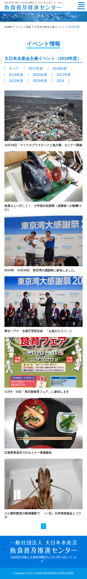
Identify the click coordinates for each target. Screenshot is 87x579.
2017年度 (36, 68)
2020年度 (40, 75)
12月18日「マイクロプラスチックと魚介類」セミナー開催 (43, 145)
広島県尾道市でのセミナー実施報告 (28, 452)
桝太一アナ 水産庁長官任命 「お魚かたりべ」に (38, 331)
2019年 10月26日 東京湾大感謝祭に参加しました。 (40, 270)
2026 (60, 81)
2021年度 (64, 75)
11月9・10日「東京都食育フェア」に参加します (36, 391)
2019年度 (16, 75)
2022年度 (16, 81)
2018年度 (59, 68)
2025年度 (40, 81)
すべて (14, 68)
